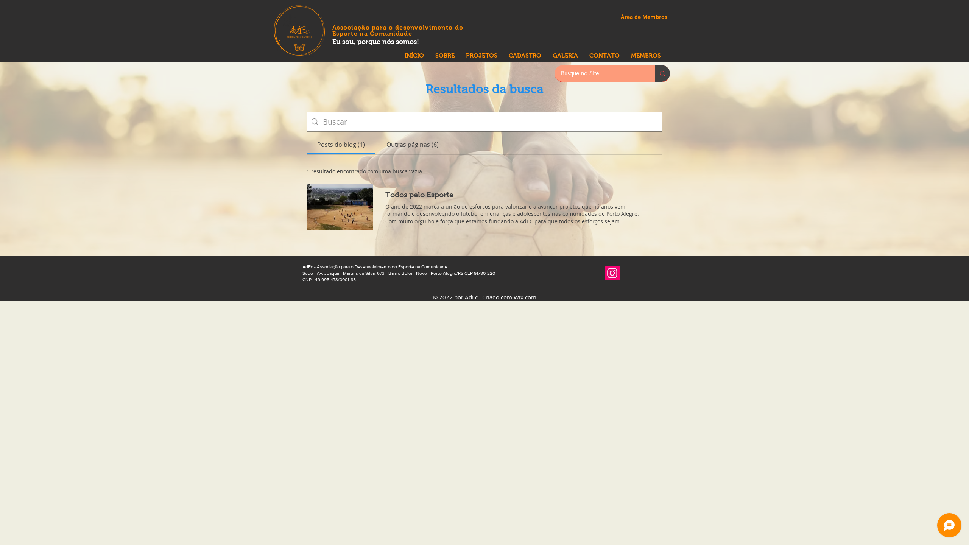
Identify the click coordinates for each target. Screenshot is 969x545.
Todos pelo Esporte (419, 194)
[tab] (341, 144)
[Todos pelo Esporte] (340, 207)
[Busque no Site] (662, 73)
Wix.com (525, 297)
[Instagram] (612, 273)
